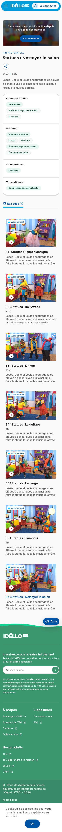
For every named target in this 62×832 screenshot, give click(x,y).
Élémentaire (14, 104)
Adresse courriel (13, 671)
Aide (52, 622)
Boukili (18, 765)
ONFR (18, 771)
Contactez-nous (43, 716)
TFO (18, 754)
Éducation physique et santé (22, 146)
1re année (13, 116)
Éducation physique (18, 152)
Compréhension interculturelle (24, 188)
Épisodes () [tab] (13, 204)
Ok (32, 823)
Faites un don (14, 734)
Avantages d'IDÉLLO (14, 716)
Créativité (13, 170)
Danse (12, 140)
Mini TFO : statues (13, 53)
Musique (25, 140)
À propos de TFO (14, 722)
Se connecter (48, 5)
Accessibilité (10, 799)
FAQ (43, 722)
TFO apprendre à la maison (18, 759)
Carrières (14, 728)
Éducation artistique (18, 134)
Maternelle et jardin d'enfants (23, 110)
